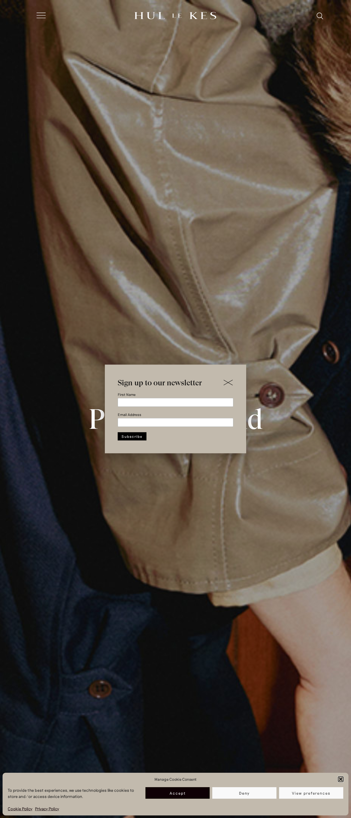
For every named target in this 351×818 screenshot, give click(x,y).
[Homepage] (175, 16)
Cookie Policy (20, 808)
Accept (178, 792)
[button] (340, 779)
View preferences (311, 792)
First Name (127, 394)
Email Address (129, 415)
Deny (244, 792)
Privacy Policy (47, 808)
